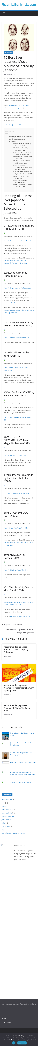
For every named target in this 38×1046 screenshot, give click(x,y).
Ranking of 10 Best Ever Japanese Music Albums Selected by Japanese (20, 139)
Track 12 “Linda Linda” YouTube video (16, 338)
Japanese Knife (7, 813)
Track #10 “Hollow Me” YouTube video (16, 493)
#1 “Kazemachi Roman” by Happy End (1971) (23, 145)
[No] (35, 1040)
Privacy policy (22, 1043)
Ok (13, 1043)
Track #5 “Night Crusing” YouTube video (17, 288)
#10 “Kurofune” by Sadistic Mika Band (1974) (24, 186)
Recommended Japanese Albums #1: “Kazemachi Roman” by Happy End (19, 688)
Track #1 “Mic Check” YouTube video (16, 570)
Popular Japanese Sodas (13, 624)
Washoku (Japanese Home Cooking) (13, 833)
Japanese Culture (7, 810)
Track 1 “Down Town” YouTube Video (16, 528)
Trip (3, 830)
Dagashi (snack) (7, 800)
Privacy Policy (6, 1022)
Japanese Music (8, 52)
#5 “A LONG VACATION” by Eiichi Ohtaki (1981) (23, 162)
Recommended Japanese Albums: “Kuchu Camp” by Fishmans (16, 649)
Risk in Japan (6, 826)
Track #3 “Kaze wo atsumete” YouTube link (18, 241)
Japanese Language (8, 816)
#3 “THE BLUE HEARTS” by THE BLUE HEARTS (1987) (23, 153)
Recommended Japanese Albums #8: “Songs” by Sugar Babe (20, 631)
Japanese (5, 806)
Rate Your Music (16, 303)
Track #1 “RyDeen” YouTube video (15, 455)
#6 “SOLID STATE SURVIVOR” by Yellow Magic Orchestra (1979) (23, 167)
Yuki (17, 74)
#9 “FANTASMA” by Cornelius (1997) (21, 181)
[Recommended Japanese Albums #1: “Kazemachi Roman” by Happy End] (19, 665)
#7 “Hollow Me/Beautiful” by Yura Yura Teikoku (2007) (23, 173)
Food (3, 803)
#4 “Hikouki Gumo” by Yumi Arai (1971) (23, 158)
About (4, 1018)
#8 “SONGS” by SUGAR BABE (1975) (22, 177)
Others (4, 823)
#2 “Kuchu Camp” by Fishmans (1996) (21, 149)
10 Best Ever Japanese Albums (14, 125)
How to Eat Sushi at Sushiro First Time (23, 762)
